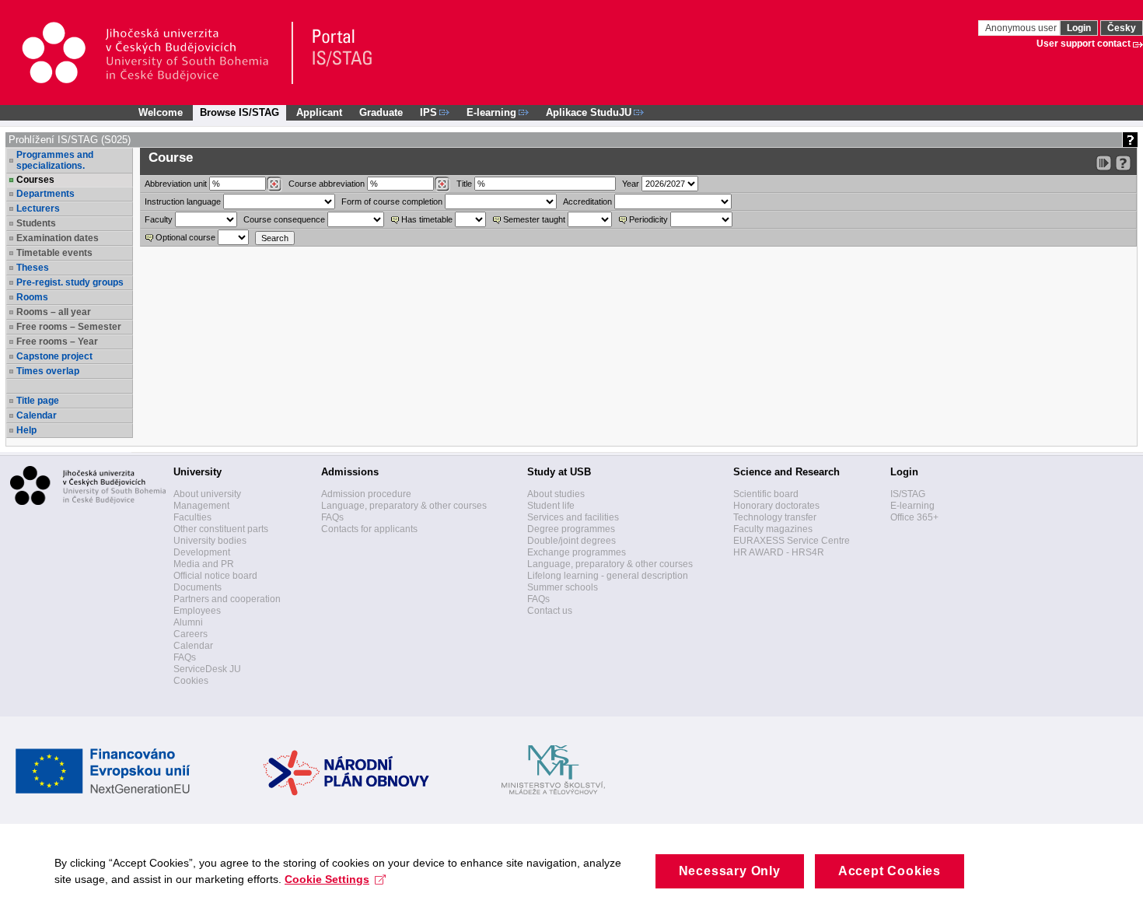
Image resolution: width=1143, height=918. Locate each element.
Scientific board (766, 494)
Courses (35, 179)
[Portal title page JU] (335, 53)
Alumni (188, 622)
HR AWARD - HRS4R (778, 552)
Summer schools (562, 587)
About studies (556, 494)
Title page (37, 400)
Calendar (36, 415)
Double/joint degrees (571, 540)
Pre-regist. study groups (70, 282)
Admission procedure (366, 494)
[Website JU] (157, 53)
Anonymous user (1022, 28)
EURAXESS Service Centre (791, 540)
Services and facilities (573, 517)
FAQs (184, 657)
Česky (1121, 28)
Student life (551, 505)
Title (464, 183)
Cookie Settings (327, 879)
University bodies (209, 540)
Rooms (32, 297)
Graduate (381, 112)
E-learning (912, 505)
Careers (190, 634)
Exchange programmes (576, 552)
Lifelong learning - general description (607, 575)
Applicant (319, 112)
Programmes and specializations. (54, 160)
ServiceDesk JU (207, 669)
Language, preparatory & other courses (404, 505)
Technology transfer (774, 517)
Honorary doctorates (776, 505)
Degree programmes (571, 529)
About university (207, 494)
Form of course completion (391, 201)
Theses (32, 267)
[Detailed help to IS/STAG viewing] (1123, 163)
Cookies (190, 680)
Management (201, 505)
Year (630, 183)
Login (1079, 28)
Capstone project (54, 356)
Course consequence (284, 219)
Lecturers (38, 208)
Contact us (549, 610)
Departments (45, 193)
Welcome (160, 112)
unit (176, 183)
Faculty (159, 219)
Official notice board (215, 575)
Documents (197, 587)
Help (26, 430)
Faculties (192, 517)
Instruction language (183, 201)
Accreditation (587, 201)
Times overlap (47, 371)
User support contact (1083, 43)
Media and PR (203, 564)
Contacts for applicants (369, 529)
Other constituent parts (220, 529)
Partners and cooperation (227, 599)
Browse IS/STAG (239, 112)
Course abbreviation (326, 183)
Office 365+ (914, 517)
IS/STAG (907, 494)
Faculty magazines (773, 529)
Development (201, 552)
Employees (197, 610)
